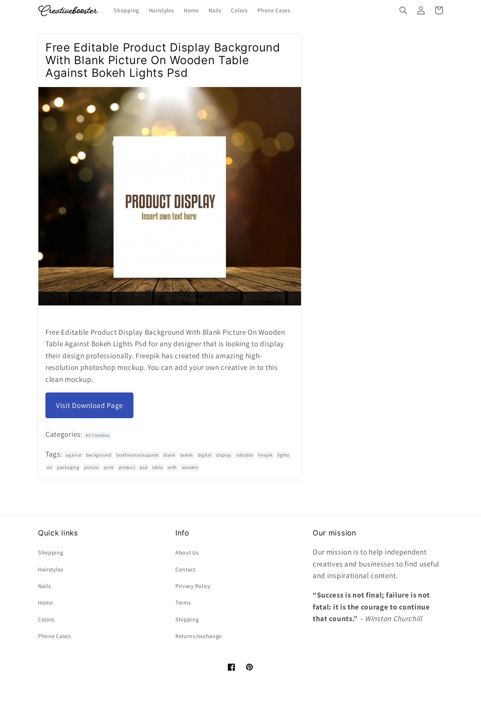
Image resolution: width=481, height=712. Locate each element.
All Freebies (97, 435)
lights (283, 455)
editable (245, 455)
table (157, 467)
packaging (68, 467)
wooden (190, 467)
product (127, 467)
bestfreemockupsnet (137, 455)
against (73, 455)
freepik (265, 455)
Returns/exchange (198, 636)
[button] (403, 10)
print (109, 467)
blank (169, 455)
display (223, 455)
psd (143, 467)
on (49, 467)
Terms (183, 602)
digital (205, 455)
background (99, 455)
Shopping (50, 552)
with (172, 467)
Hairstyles (50, 569)
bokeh (186, 455)
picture (91, 467)
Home (45, 602)
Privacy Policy (193, 586)
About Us (187, 552)
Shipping (187, 619)
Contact (185, 569)
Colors (46, 619)
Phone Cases (54, 636)
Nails (44, 586)
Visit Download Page (89, 405)
